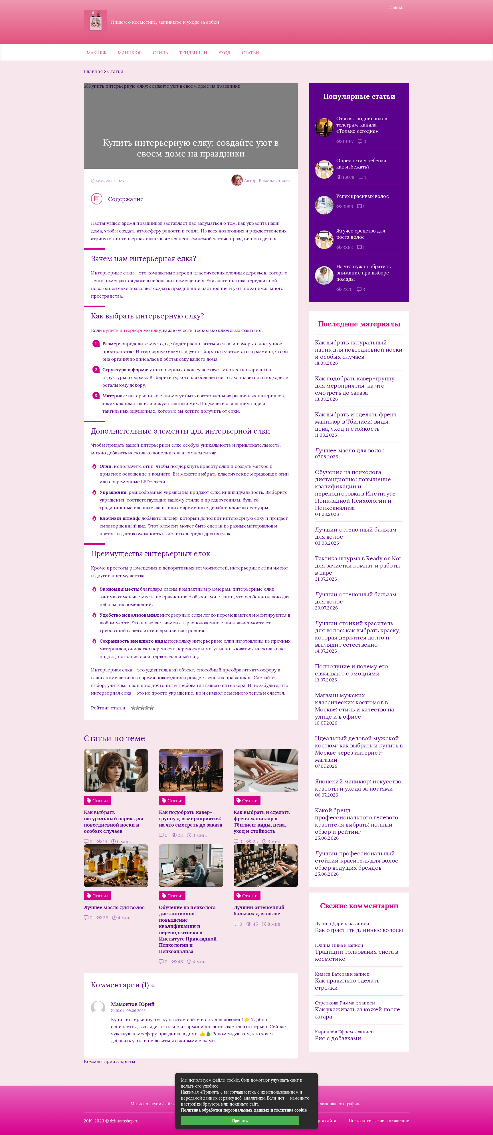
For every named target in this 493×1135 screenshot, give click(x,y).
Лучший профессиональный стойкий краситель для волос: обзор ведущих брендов (357, 860)
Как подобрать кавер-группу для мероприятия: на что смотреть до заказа (355, 385)
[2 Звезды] (138, 707)
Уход (224, 52)
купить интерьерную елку (132, 330)
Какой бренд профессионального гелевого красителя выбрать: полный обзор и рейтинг (356, 821)
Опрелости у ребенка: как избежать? (362, 163)
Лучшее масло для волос (350, 450)
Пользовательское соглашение (379, 1120)
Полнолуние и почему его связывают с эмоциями (351, 670)
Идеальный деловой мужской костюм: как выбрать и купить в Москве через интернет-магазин (359, 749)
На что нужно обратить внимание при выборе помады (363, 272)
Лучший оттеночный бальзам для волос (356, 533)
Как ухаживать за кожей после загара (357, 1013)
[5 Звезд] (151, 707)
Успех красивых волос (362, 196)
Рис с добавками (338, 1038)
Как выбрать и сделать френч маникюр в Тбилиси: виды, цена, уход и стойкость (356, 421)
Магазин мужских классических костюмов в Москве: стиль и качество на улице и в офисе (354, 705)
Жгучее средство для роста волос (360, 234)
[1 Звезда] (133, 707)
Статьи (250, 52)
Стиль (160, 52)
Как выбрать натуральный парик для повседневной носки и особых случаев (359, 349)
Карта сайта (324, 1120)
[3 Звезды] (142, 707)
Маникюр (130, 52)
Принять (240, 1120)
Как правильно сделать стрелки (347, 984)
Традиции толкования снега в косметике (356, 955)
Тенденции (193, 52)
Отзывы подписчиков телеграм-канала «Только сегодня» (361, 124)
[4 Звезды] (147, 707)
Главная (396, 7)
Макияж (96, 52)
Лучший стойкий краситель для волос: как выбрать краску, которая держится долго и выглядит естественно (357, 633)
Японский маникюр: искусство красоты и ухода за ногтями (358, 785)
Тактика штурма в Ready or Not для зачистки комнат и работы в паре (358, 565)
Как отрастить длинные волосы (359, 929)
